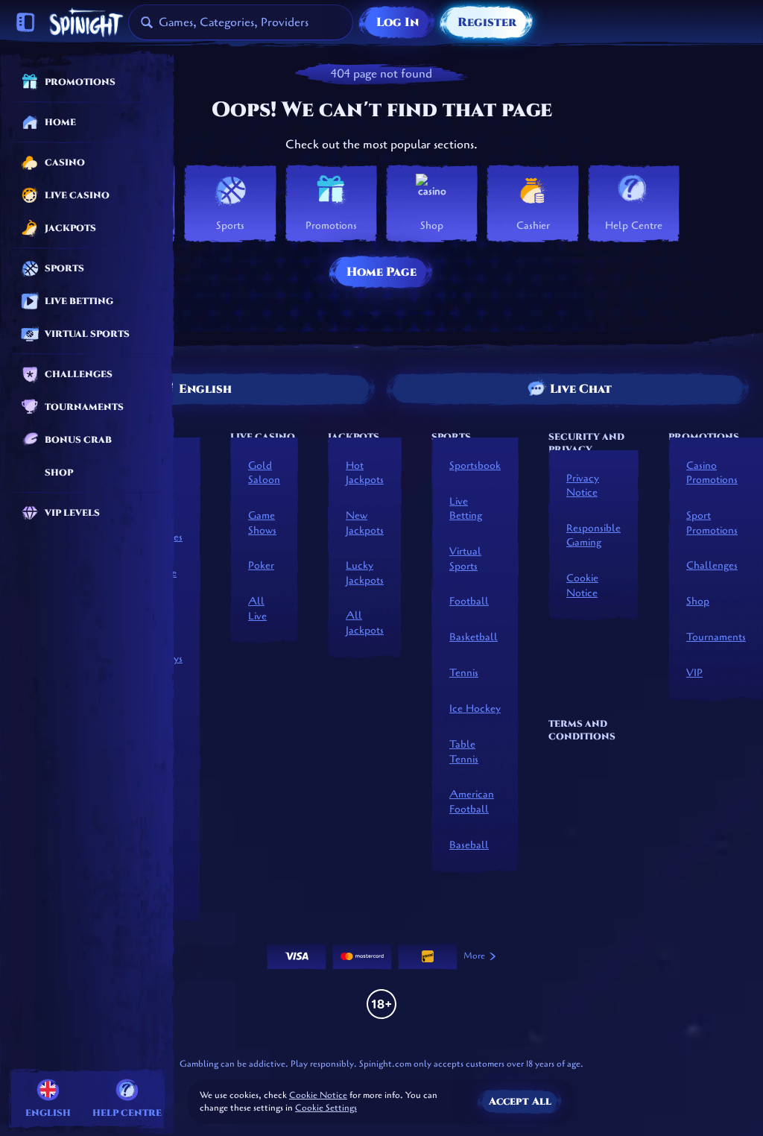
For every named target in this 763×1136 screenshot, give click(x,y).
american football (471, 801)
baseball (469, 845)
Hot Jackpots (365, 472)
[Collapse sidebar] (25, 22)
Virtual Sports (465, 558)
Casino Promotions (712, 472)
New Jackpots (365, 522)
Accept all (520, 1101)
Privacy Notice (582, 485)
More (474, 956)
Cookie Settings (326, 1108)
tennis (463, 673)
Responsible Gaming (593, 535)
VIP (694, 673)
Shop (697, 601)
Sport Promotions (712, 522)
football (469, 601)
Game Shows (262, 522)
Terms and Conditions (581, 730)
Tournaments (716, 637)
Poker (261, 565)
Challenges (712, 565)
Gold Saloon (264, 472)
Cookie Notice (582, 585)
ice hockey (475, 708)
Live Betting (465, 508)
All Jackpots (365, 622)
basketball (473, 637)
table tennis (463, 751)
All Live (257, 608)
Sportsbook (475, 465)
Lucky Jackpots (365, 572)
